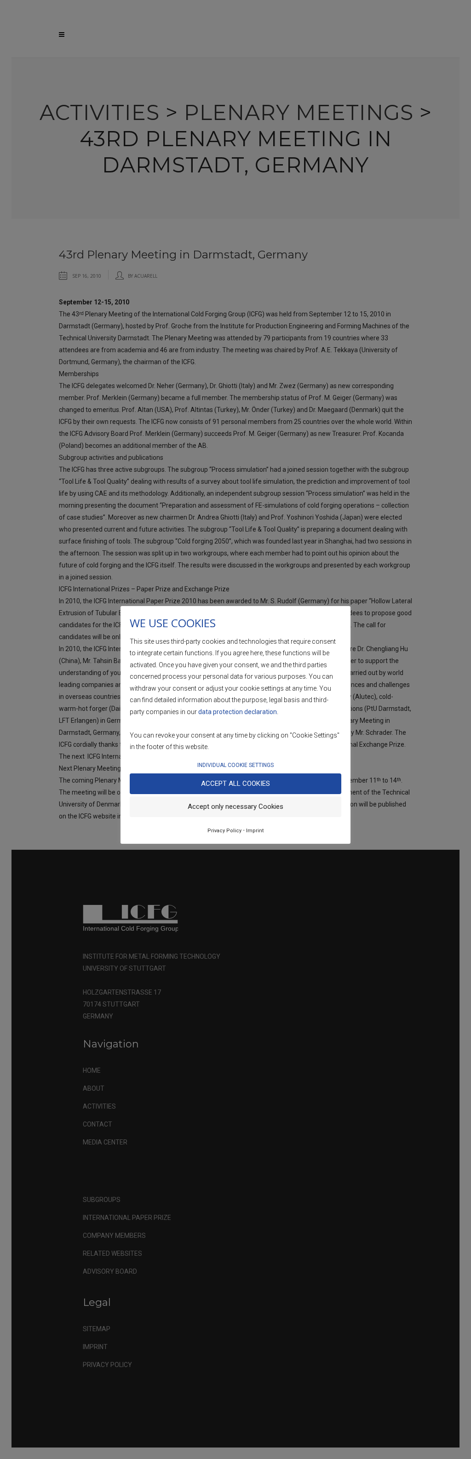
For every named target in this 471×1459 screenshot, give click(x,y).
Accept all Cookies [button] (235, 783)
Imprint (255, 831)
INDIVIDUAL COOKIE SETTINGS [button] (235, 765)
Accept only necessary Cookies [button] (235, 806)
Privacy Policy (224, 831)
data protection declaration (237, 711)
